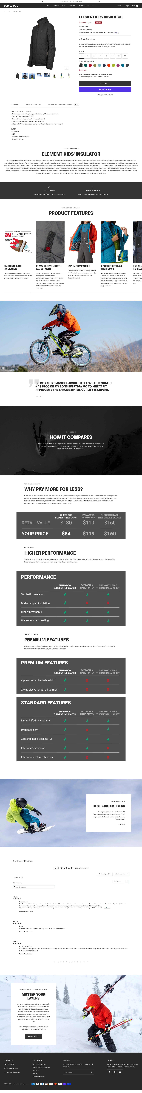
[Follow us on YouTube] (120, 1072)
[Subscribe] (91, 1072)
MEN (48, 6)
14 (118, 56)
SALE (93, 6)
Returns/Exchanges (39, 1064)
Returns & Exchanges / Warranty (61, 104)
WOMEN (56, 6)
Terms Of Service (38, 1077)
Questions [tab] (17, 877)
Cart (134, 6)
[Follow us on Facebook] (109, 1072)
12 (112, 56)
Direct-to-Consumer (33, 104)
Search (120, 6)
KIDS (63, 6)
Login (127, 6)
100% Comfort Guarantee (41, 1067)
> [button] (87, 962)
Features (14, 104)
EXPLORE (71, 6)
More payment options (105, 95)
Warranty (36, 1070)
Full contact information (12, 1072)
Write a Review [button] (122, 874)
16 (125, 56)
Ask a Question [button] (105, 874)
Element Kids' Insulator (26, 911)
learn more (33, 1036)
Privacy (35, 1073)
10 (106, 56)
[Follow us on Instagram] (114, 1072)
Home (5, 12)
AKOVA (11, 1084)
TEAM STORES (83, 6)
